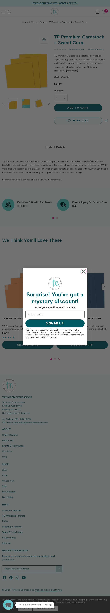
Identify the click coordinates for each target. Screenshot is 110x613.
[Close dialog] (83, 271)
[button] (8, 605)
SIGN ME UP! (55, 323)
